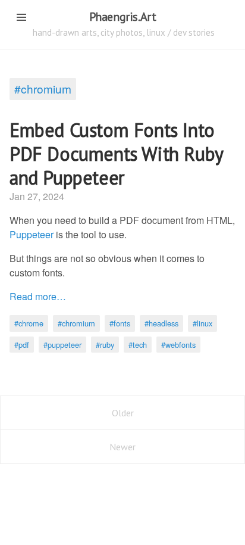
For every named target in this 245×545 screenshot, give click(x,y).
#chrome (28, 323)
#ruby (105, 344)
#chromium (42, 88)
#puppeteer (62, 344)
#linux (202, 323)
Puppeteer (32, 234)
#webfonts (178, 344)
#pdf (21, 344)
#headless (161, 323)
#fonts (119, 323)
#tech (137, 344)
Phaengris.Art (122, 16)
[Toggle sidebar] (21, 17)
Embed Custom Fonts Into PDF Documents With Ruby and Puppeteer (116, 153)
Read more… (38, 296)
